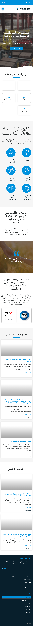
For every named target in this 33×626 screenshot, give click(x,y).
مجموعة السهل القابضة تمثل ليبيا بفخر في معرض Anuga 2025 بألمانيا (17, 535)
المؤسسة (27, 606)
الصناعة (27, 160)
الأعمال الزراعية (12, 161)
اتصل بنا (28, 609)
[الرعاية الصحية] (26, 170)
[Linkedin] (29, 2)
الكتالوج (28, 612)
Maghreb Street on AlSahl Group (21, 441)
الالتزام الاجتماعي (25, 600)
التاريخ (28, 603)
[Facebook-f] (26, 2)
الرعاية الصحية (28, 179)
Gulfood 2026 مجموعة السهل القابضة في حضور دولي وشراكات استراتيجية (17, 494)
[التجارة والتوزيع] (11, 170)
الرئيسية (28, 597)
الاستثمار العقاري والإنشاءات (27, 197)
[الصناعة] (26, 152)
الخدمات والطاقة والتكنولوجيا (12, 197)
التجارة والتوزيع (12, 179)
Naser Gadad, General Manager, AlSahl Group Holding (17, 360)
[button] (3, 9)
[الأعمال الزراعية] (11, 152)
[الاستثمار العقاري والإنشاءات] (26, 188)
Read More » (27, 372)
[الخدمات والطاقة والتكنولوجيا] (11, 188)
